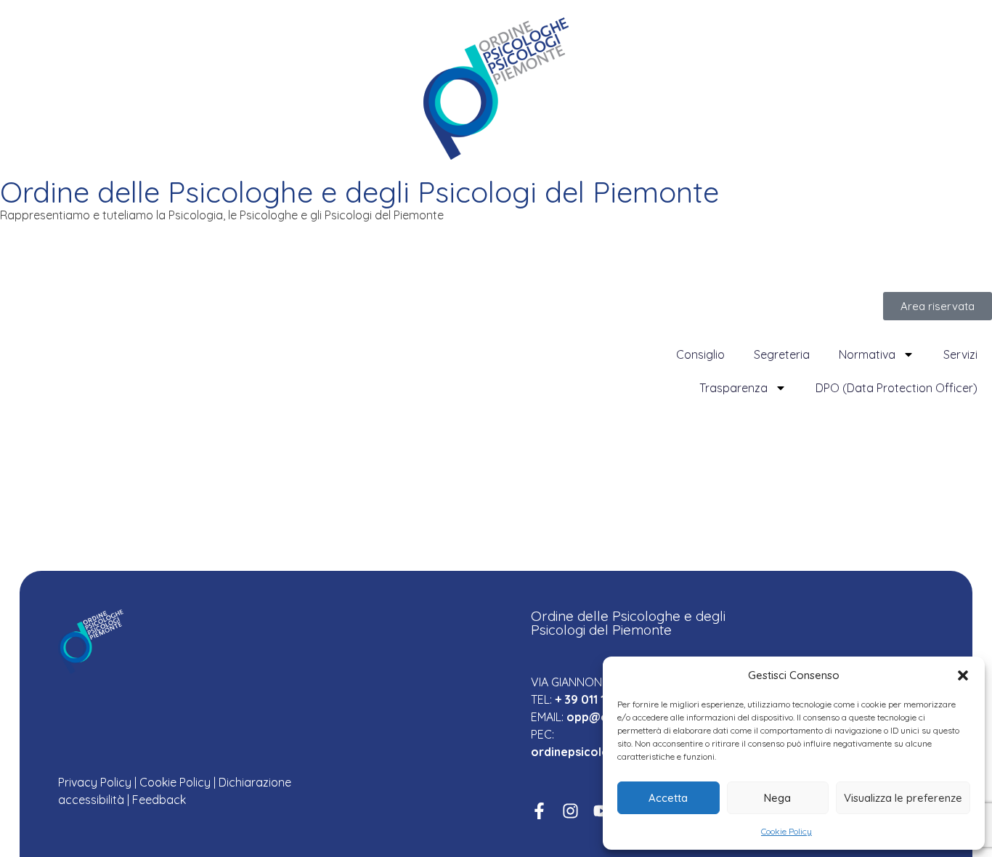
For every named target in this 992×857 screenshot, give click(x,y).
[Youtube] (601, 811)
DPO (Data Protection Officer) (896, 388)
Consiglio (700, 354)
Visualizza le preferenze (903, 798)
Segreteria (782, 354)
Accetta (668, 798)
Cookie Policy (786, 831)
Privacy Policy (94, 782)
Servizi (960, 354)
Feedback (159, 799)
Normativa (867, 354)
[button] (963, 675)
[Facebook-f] (539, 811)
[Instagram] (570, 811)
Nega (777, 798)
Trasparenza (733, 388)
